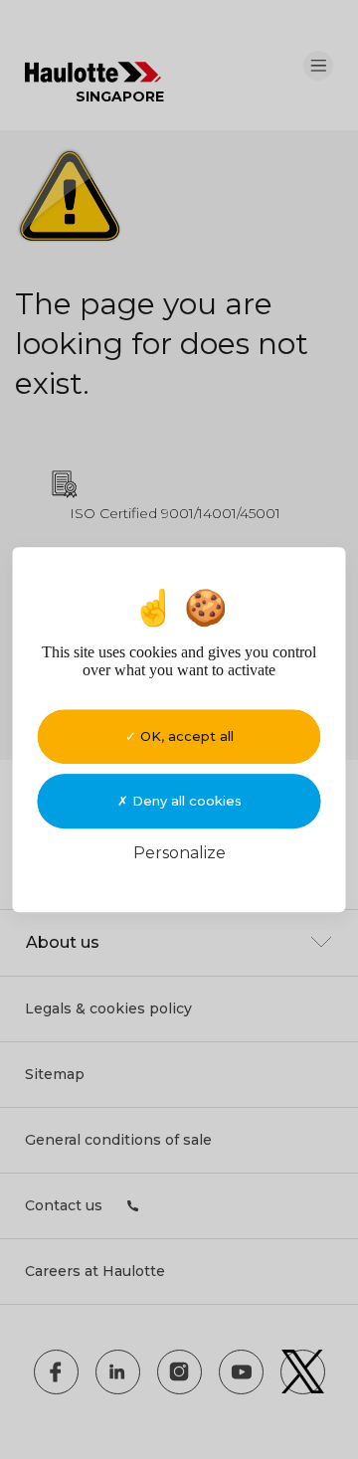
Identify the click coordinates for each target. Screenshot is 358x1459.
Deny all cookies (185, 801)
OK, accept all (185, 736)
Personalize (179, 852)
